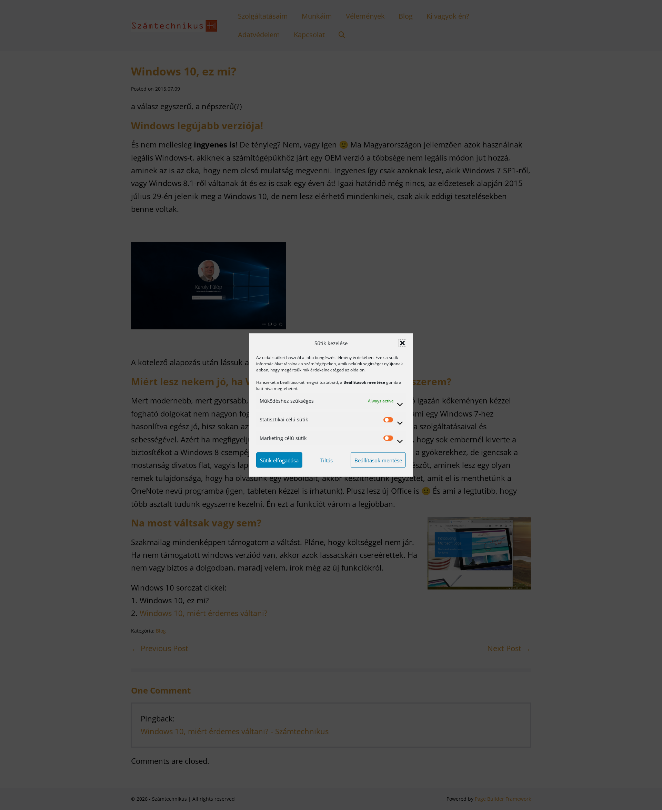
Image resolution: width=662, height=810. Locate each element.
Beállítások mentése (378, 460)
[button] (402, 343)
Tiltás (326, 460)
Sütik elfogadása (279, 460)
